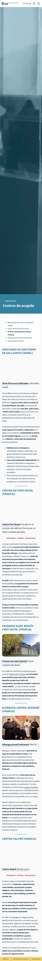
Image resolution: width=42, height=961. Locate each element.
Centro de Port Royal (17, 674)
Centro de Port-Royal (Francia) (18, 329)
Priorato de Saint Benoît (14, 661)
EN (27, 3)
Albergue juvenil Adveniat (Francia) (20, 338)
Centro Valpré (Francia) (16, 341)
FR (24, 3)
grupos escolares (31, 787)
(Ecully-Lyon (15, 869)
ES (30, 3)
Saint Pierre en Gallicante (15, 383)
